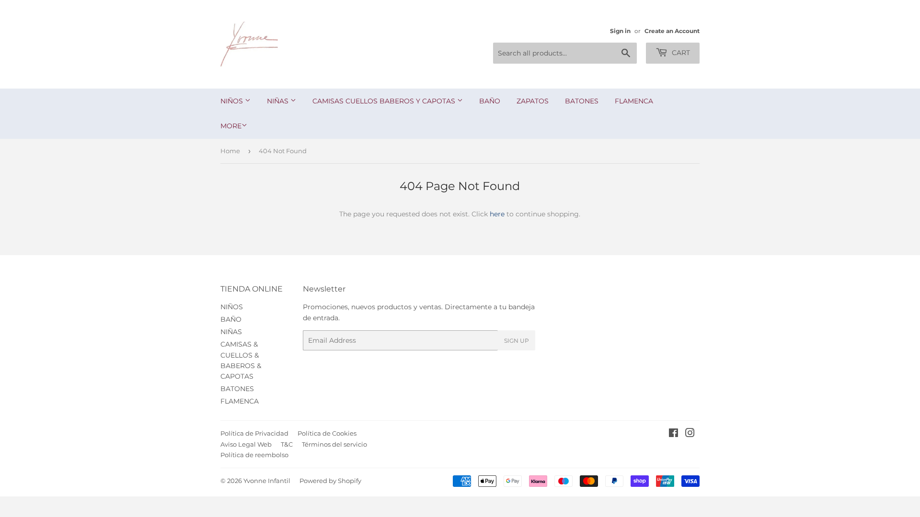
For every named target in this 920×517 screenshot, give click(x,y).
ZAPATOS (533, 101)
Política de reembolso (254, 455)
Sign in (620, 30)
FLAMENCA (634, 101)
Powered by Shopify (330, 480)
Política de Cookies (327, 433)
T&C (287, 444)
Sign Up (516, 340)
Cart (680, 52)
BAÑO (489, 101)
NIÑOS (232, 101)
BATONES (581, 101)
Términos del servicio (334, 444)
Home (230, 151)
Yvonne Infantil (266, 480)
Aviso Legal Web (246, 444)
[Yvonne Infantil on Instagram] (690, 434)
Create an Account (672, 30)
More (231, 126)
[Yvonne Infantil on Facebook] (673, 434)
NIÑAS (278, 101)
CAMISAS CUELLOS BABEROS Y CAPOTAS (384, 101)
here (497, 214)
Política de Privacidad (254, 433)
